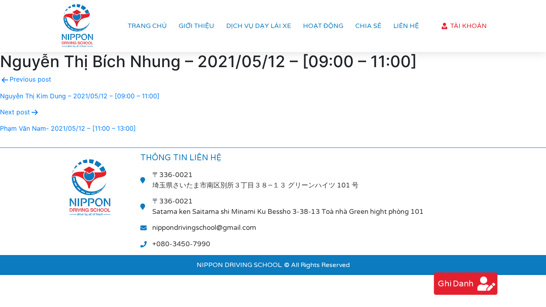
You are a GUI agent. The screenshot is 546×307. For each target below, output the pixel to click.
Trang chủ (147, 26)
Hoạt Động (323, 26)
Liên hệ (406, 26)
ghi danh (455, 284)
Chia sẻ (368, 26)
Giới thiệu (196, 26)
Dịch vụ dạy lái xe (258, 26)
